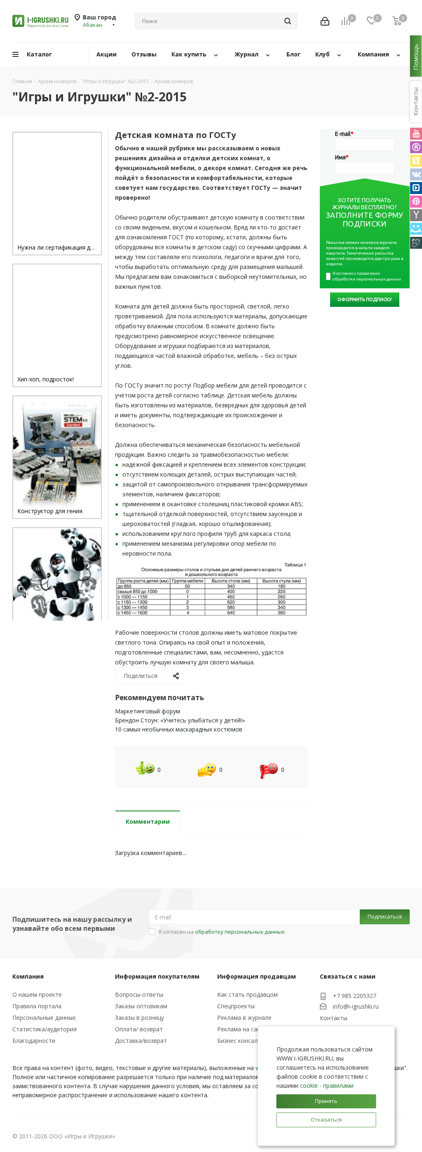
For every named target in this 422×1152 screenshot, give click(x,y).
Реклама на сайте (242, 1029)
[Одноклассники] (416, 161)
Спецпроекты (236, 1006)
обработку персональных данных (240, 931)
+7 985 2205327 (354, 996)
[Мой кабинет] (325, 21)
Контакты (333, 1018)
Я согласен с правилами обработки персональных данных (367, 276)
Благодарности (33, 1041)
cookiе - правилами (327, 1085)
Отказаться (326, 1119)
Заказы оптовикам (141, 1006)
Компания (28, 976)
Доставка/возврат (141, 1041)
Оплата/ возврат (139, 1029)
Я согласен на (221, 931)
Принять (326, 1101)
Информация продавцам (256, 976)
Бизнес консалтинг (243, 1041)
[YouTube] (416, 134)
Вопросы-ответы (139, 994)
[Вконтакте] (416, 174)
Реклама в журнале (244, 1017)
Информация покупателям (157, 976)
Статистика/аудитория (44, 1029)
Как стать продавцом (247, 994)
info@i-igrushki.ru (356, 1006)
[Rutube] (416, 147)
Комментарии (148, 821)
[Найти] (288, 21)
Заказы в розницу (139, 1017)
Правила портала (36, 1006)
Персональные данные (44, 1017)
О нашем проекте (37, 994)
